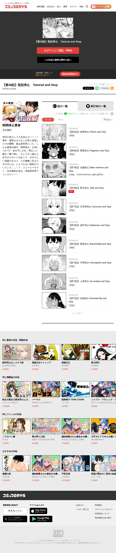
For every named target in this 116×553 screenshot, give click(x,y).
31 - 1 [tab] (61, 120)
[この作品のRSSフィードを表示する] (112, 88)
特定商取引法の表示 (103, 518)
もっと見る (76, 313)
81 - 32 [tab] (48, 120)
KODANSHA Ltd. (22, 543)
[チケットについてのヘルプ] (112, 113)
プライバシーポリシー (104, 509)
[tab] (60, 106)
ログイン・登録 (76, 6)
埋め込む (106, 88)
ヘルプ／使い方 (82, 509)
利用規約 (98, 505)
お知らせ (79, 505)
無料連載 (41, 6)
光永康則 (6, 130)
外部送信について (102, 514)
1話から (109, 120)
